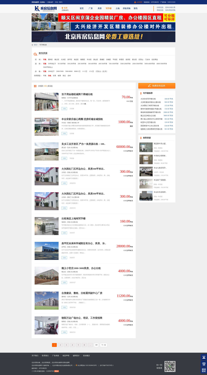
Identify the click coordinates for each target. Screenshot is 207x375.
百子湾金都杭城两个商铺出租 (77, 94)
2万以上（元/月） (102, 71)
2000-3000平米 (137, 64)
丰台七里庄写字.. (160, 168)
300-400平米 (92, 64)
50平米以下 (52, 64)
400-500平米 (103, 64)
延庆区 (128, 59)
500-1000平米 (113, 64)
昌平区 (69, 59)
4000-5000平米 (162, 64)
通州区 (50, 59)
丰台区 (89, 59)
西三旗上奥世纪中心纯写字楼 (151, 119)
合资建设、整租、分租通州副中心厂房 (82, 293)
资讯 (136, 8)
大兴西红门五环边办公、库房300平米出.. (83, 168)
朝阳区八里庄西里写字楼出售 (151, 129)
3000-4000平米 (149, 64)
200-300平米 (82, 64)
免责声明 (66, 356)
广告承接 (55, 356)
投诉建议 (86, 356)
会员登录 (139, 2)
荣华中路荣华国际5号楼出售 (151, 109)
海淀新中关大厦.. (160, 144)
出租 (49, 75)
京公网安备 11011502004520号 (87, 365)
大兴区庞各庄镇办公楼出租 (151, 102)
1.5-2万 (91, 71)
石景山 (141, 59)
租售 (59, 75)
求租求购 (126, 8)
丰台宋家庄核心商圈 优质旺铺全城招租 (82, 119)
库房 (100, 8)
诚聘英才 (76, 356)
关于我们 (35, 356)
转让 (64, 75)
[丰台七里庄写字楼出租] (146, 176)
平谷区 (115, 59)
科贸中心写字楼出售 (148, 122)
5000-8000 (68, 71)
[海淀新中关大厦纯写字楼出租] (146, 151)
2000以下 (51, 71)
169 (96, 345)
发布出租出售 (170, 7)
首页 (82, 8)
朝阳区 (82, 59)
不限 (44, 59)
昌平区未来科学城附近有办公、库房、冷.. (84, 243)
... (90, 345)
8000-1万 (77, 71)
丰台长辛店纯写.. (160, 192)
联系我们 (45, 356)
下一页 (103, 345)
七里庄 (156, 172)
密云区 (134, 59)
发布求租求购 (170, 10)
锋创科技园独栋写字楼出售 (151, 112)
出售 (54, 75)
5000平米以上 (48, 67)
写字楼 (109, 8)
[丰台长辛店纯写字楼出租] (146, 200)
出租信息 (160, 7)
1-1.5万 (84, 71)
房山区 (95, 59)
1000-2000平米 (125, 64)
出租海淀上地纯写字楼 (74, 218)
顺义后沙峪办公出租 (148, 116)
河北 (56, 2)
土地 (118, 8)
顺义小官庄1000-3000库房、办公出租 (81, 268)
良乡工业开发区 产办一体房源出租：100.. (83, 144)
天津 (60, 2)
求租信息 (160, 10)
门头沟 (147, 59)
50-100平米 (62, 64)
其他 (155, 148)
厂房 (91, 8)
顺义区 (57, 59)
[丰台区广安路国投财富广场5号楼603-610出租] (146, 188)
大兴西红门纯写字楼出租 (150, 105)
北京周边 (155, 59)
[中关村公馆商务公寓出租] (146, 164)
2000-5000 (59, 71)
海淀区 (76, 59)
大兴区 (63, 59)
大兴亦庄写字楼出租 (148, 99)
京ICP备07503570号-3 (106, 365)
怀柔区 (121, 59)
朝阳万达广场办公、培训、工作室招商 (82, 318)
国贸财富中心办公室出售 (150, 126)
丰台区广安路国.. (160, 180)
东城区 (108, 59)
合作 (69, 75)
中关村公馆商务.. (160, 156)
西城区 (102, 59)
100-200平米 (71, 64)
